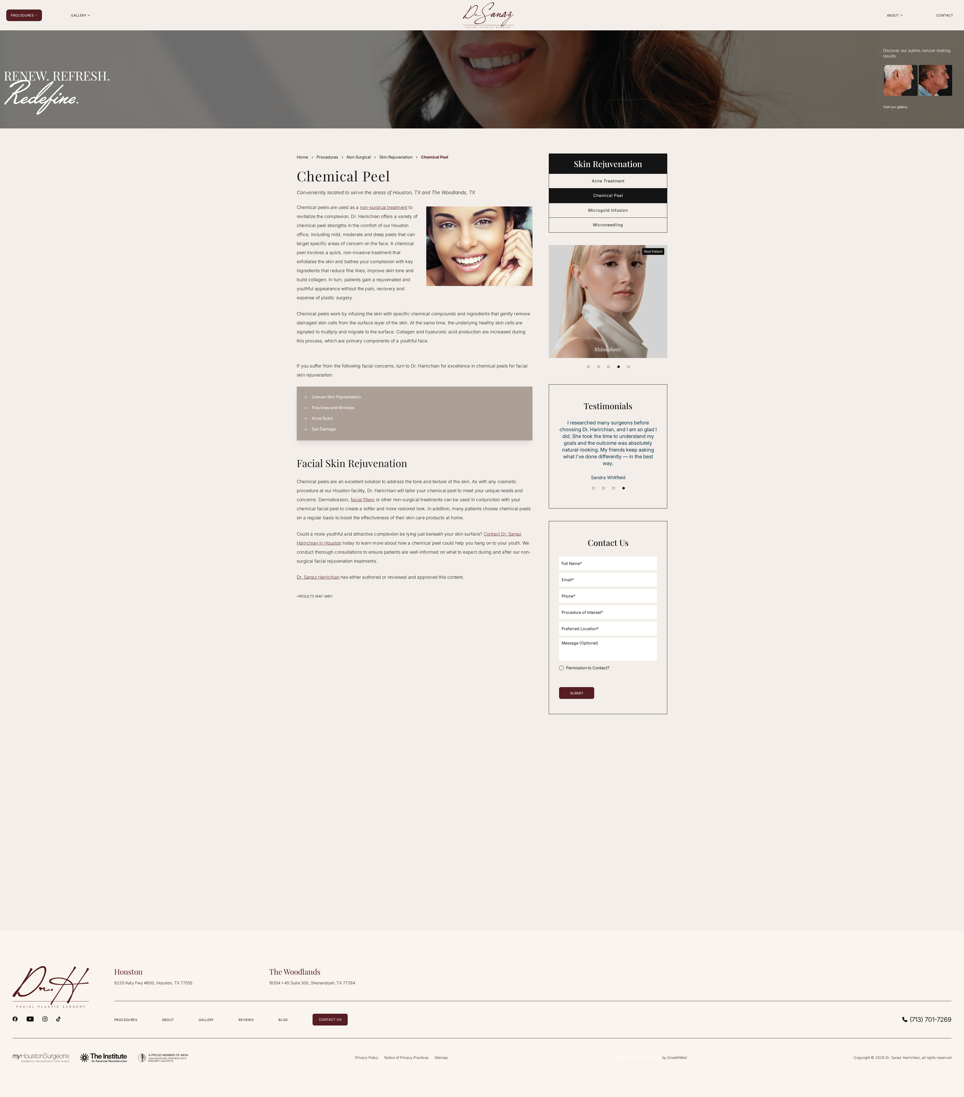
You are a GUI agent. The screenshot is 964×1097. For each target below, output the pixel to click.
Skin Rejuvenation (395, 157)
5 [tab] (628, 366)
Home (302, 157)
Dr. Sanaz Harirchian (318, 577)
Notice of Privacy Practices (406, 1057)
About (168, 1020)
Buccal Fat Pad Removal (608, 349)
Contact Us (330, 1019)
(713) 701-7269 (930, 1019)
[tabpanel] (608, 301)
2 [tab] (598, 366)
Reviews (246, 1020)
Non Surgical (359, 157)
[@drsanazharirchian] (58, 1018)
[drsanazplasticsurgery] (44, 1018)
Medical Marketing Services (638, 1057)
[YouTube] (30, 1018)
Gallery (206, 1020)
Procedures (327, 157)
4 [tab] (618, 366)
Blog (283, 1020)
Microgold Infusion (608, 210)
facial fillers (363, 499)
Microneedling (608, 224)
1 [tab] (588, 366)
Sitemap (441, 1057)
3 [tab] (608, 366)
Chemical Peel (608, 195)
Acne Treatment (608, 180)
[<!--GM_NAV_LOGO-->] (488, 15)
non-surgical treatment (383, 207)
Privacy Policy (366, 1057)
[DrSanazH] (15, 1018)
